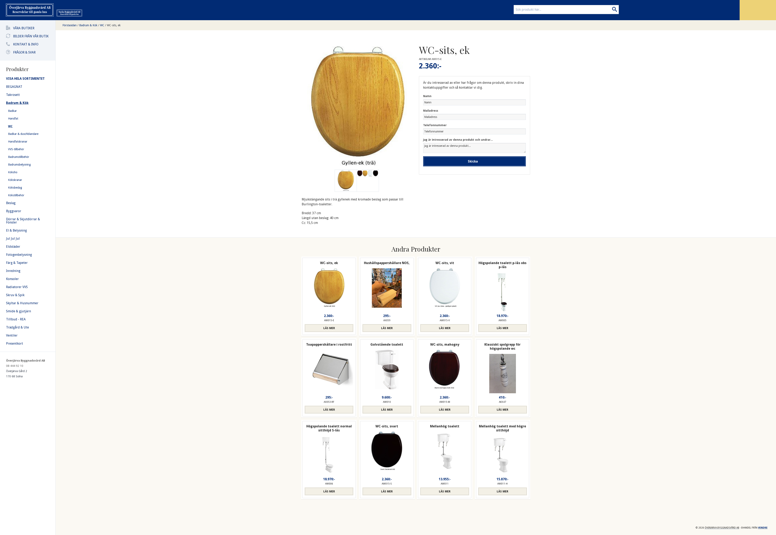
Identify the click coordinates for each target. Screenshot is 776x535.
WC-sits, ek (114, 25)
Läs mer (329, 328)
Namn (427, 96)
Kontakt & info (25, 44)
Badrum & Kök (88, 25)
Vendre (763, 527)
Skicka (473, 161)
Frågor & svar (24, 52)
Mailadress (430, 110)
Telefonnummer (435, 125)
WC (102, 25)
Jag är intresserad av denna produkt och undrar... (458, 139)
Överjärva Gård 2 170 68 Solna (16, 373)
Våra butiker (23, 28)
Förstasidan (69, 25)
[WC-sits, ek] (367, 180)
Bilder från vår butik (30, 36)
